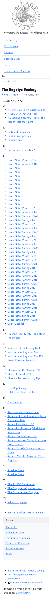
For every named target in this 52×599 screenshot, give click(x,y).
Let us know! (23, 592)
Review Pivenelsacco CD (20, 424)
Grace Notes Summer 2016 (22, 299)
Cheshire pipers (16, 140)
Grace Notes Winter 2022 (21, 224)
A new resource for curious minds (26, 109)
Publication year (14, 532)
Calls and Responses (18, 132)
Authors (16, 94)
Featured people (14, 548)
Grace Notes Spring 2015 (21, 315)
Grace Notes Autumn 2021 (22, 244)
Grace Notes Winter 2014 (21, 311)
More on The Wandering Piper (24, 378)
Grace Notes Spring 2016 (21, 303)
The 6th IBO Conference (21, 484)
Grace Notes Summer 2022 (22, 232)
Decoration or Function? (21, 150)
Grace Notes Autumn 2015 (22, 307)
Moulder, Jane (31, 94)
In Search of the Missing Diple (24, 348)
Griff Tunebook (15, 323)
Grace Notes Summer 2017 (22, 283)
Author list (11, 527)
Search (5, 76)
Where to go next (17, 502)
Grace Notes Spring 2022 (21, 236)
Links (7, 65)
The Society (10, 40)
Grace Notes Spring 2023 (21, 220)
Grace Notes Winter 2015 (21, 160)
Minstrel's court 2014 (19, 374)
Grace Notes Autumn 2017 (22, 275)
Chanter (8, 52)
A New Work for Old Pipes (22, 113)
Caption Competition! (19, 136)
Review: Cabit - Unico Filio (22, 436)
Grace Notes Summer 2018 (22, 264)
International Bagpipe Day (22, 352)
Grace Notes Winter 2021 (21, 240)
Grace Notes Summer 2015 (22, 319)
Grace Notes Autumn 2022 (22, 228)
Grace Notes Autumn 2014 (22, 164)
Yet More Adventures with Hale (25, 512)
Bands (8, 554)
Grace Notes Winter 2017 (21, 271)
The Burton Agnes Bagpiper (23, 492)
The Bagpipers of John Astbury (24, 488)
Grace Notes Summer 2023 (22, 216)
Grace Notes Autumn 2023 (22, 212)
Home (5, 94)
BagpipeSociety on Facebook (26, 582)
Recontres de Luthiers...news (23, 412)
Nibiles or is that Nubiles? (21, 392)
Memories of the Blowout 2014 (24, 370)
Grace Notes (14, 168)
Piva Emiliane (15, 402)
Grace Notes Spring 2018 (21, 268)
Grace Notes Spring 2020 (21, 252)
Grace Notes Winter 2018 (21, 260)
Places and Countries (17, 543)
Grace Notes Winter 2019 (21, 256)
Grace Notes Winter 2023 (21, 208)
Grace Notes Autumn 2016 (22, 295)
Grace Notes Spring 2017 (21, 287)
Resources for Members (17, 71)
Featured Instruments (17, 538)
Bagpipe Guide (12, 58)
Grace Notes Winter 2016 (21, 291)
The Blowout (11, 46)
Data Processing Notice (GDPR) (26, 570)
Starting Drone (15, 470)
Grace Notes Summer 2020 (22, 248)
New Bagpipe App (17, 388)
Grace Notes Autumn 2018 (22, 279)
